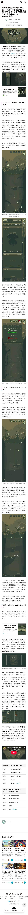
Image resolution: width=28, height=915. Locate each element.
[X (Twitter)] (7, 894)
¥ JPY (18, 901)
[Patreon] (21, 894)
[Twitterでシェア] (24, 904)
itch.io (13, 53)
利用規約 (6, 897)
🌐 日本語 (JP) (11, 901)
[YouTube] (18, 894)
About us (1, 897)
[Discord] (15, 894)
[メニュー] (25, 2)
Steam (18, 783)
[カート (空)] (21, 2)
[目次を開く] (22, 910)
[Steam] (12, 894)
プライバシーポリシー (13, 897)
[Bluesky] (10, 894)
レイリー (9, 822)
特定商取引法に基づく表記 (23, 897)
